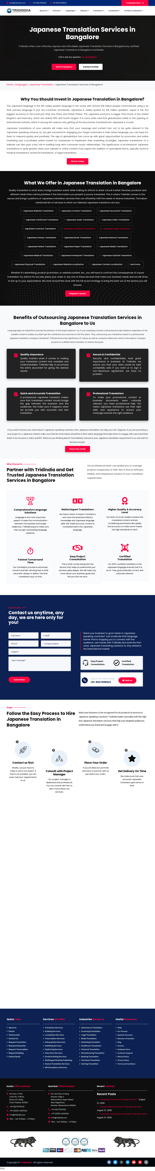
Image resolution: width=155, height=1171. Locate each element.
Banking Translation (89, 1057)
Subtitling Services (53, 1046)
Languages (21, 84)
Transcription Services (55, 1038)
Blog (119, 1042)
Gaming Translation (89, 1064)
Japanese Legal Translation (116, 228)
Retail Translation (89, 1038)
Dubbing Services (52, 1031)
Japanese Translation (41, 84)
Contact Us (13, 1038)
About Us (12, 1028)
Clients (12, 1031)
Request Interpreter (17, 1046)
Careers (121, 1046)
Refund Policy (123, 1057)
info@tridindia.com (18, 3)
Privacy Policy (123, 1060)
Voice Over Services (53, 1053)
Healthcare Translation (91, 1046)
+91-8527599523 (59, 3)
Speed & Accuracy (125, 1035)
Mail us (128, 680)
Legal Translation (88, 1035)
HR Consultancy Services (56, 1067)
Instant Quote (14, 1057)
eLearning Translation (90, 1031)
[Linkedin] (127, 1162)
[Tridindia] (19, 10)
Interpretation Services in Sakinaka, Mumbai (120, 1106)
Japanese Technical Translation (79, 228)
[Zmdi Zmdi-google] (146, 1162)
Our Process (122, 1031)
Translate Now (133, 3)
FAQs (120, 1028)
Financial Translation (90, 1049)
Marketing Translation (90, 1042)
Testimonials (14, 1035)
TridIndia (25, 1162)
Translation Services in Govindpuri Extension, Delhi (123, 1114)
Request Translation (17, 1042)
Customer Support (125, 1053)
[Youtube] (134, 1162)
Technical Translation (90, 1060)
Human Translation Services (57, 1064)
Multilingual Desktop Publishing (58, 1060)
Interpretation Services (55, 1042)
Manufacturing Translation (92, 1053)
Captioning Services (53, 1049)
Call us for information (102, 678)
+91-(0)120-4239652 (18, 1111)
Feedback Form (124, 1049)
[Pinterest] (140, 1162)
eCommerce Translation (91, 1028)
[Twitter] (115, 1162)
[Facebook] (109, 1162)
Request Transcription (18, 1049)
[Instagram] (121, 1162)
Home (10, 84)
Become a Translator (126, 1039)
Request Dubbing (16, 1053)
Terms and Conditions (126, 1064)
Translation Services (54, 1028)
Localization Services (54, 1035)
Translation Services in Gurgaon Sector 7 (119, 1099)
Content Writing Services (55, 1057)
